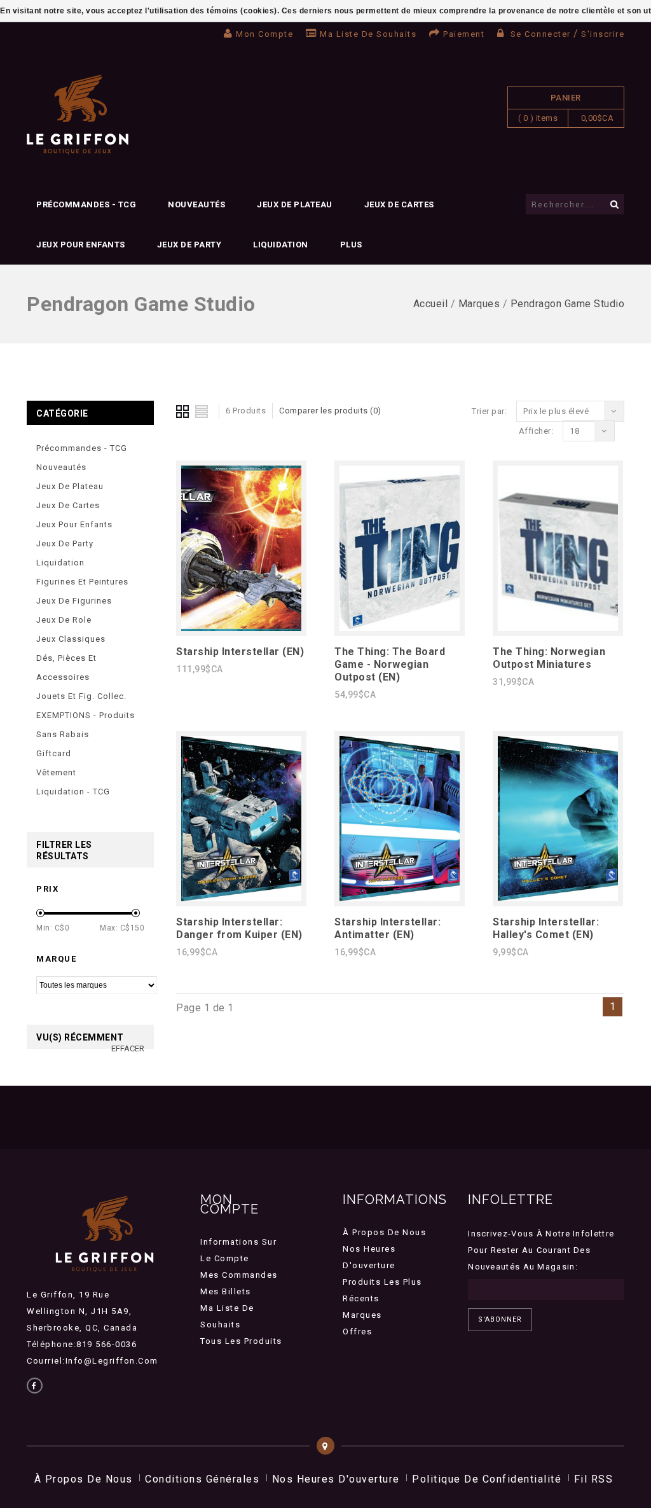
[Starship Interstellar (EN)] (241, 627)
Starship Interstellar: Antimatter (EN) (387, 928)
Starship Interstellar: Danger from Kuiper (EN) (239, 928)
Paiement (463, 34)
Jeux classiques (71, 639)
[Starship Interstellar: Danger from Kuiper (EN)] (241, 898)
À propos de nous (384, 1232)
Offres (357, 1331)
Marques (479, 304)
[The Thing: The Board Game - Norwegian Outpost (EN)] (399, 627)
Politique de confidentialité (486, 1479)
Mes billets (225, 1291)
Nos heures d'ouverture (336, 1479)
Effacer (127, 1048)
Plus (351, 244)
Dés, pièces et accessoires (66, 667)
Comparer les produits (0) (330, 410)
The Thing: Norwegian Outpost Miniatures (549, 658)
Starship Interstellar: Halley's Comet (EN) (546, 928)
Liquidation (280, 244)
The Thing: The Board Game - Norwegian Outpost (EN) (389, 664)
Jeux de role (64, 620)
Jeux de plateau (294, 204)
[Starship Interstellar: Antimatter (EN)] (399, 898)
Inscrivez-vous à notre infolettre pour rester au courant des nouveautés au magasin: (541, 1250)
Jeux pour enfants (80, 244)
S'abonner (500, 1319)
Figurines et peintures (82, 581)
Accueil (430, 304)
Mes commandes (239, 1275)
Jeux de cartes (399, 204)
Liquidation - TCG (73, 791)
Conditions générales (202, 1479)
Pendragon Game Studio (568, 304)
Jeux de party (189, 244)
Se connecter (540, 34)
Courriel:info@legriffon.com (92, 1361)
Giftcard (53, 753)
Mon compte (264, 34)
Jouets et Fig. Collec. (81, 696)
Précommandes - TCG (86, 204)
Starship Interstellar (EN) (240, 652)
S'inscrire (602, 34)
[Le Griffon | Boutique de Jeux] (77, 114)
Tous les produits (241, 1341)
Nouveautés (196, 204)
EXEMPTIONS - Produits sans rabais (85, 724)
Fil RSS (593, 1479)
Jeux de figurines (74, 600)
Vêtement (56, 772)
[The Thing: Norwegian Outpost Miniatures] (558, 627)
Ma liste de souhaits (368, 34)
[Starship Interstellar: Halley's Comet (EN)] (558, 898)
